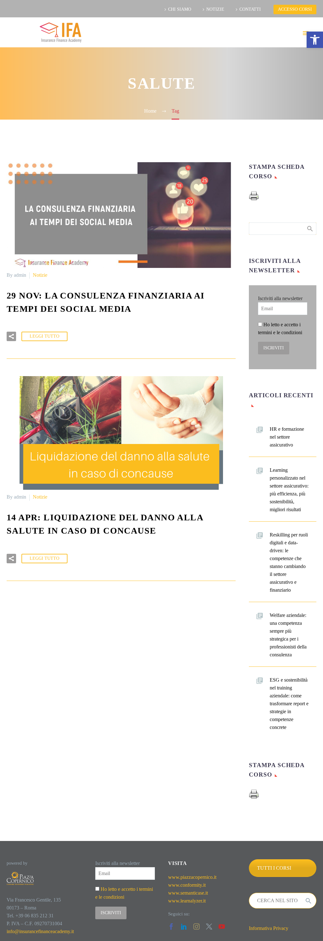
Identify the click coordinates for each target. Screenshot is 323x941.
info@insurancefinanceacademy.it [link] (40, 931)
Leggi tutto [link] (44, 336)
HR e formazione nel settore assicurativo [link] (287, 436)
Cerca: (309, 228)
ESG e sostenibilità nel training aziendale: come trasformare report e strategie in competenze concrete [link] (289, 703)
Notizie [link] (40, 275)
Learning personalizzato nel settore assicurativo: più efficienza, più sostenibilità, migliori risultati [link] (289, 489)
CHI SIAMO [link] (179, 9)
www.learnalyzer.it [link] (187, 900)
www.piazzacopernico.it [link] (192, 877)
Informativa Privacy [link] (268, 928)
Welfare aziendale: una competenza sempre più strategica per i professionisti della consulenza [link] (288, 635)
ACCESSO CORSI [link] (295, 9)
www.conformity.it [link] (187, 885)
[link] (315, 40)
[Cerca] (308, 900)
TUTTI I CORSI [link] (274, 868)
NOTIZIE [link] (215, 9)
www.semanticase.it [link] (188, 893)
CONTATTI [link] (250, 9)
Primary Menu (305, 33)
